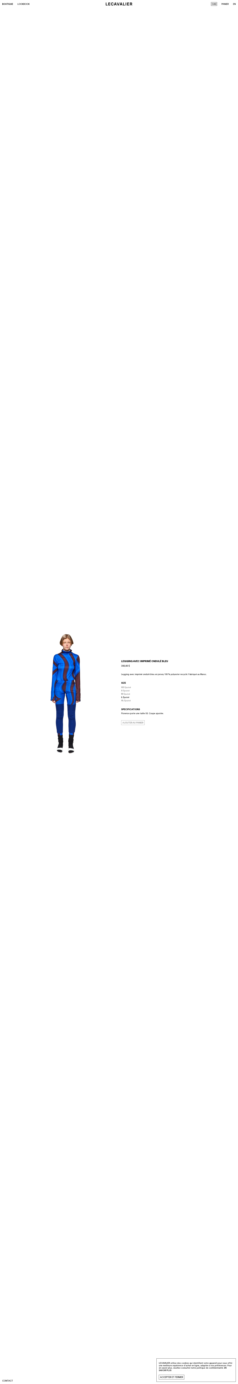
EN (234, 3)
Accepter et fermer (171, 1377)
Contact (7, 1380)
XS (122, 687)
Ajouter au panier (132, 722)
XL (122, 700)
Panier (225, 3)
